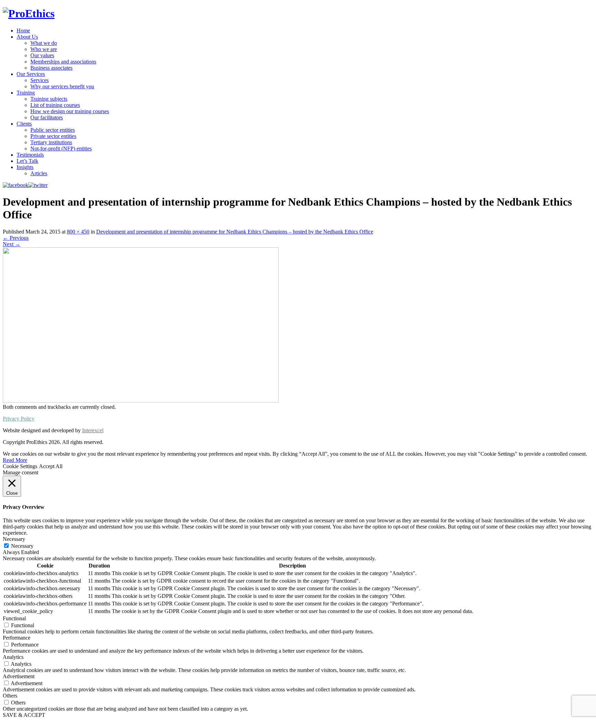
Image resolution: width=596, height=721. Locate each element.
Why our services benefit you (62, 86)
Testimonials (30, 155)
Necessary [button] (14, 539)
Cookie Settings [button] (20, 466)
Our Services (31, 74)
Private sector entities (53, 136)
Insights (25, 167)
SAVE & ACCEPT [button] (24, 715)
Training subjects (48, 99)
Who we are (43, 49)
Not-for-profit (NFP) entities (61, 148)
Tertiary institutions (51, 142)
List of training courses (55, 105)
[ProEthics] (28, 13)
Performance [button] (16, 638)
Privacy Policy (18, 419)
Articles (38, 173)
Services (39, 80)
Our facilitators (46, 117)
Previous (16, 238)
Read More (15, 460)
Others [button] (10, 696)
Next (11, 244)
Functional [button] (14, 618)
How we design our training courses (69, 111)
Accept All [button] (50, 466)
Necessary (22, 546)
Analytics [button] (13, 657)
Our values (42, 55)
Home (23, 30)
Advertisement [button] (18, 676)
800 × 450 (78, 232)
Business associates (51, 68)
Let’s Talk (27, 161)
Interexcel (92, 430)
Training (26, 93)
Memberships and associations (63, 62)
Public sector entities (52, 130)
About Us (27, 37)
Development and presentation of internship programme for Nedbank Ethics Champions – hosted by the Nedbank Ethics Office (234, 232)
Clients (24, 124)
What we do (43, 43)
